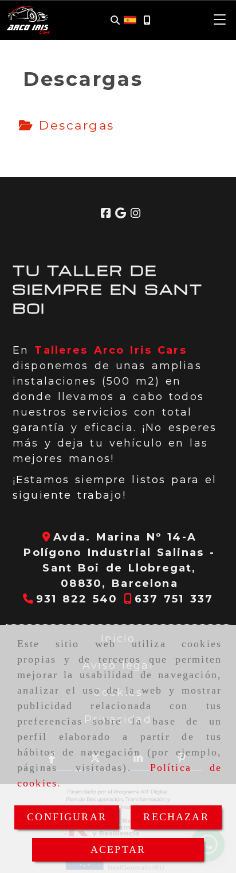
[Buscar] (115, 20)
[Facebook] (106, 214)
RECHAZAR (176, 817)
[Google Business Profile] (120, 214)
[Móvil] (146, 20)
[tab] (66, 125)
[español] (130, 19)
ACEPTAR (118, 849)
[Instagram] (135, 214)
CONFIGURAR (67, 817)
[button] (220, 20)
